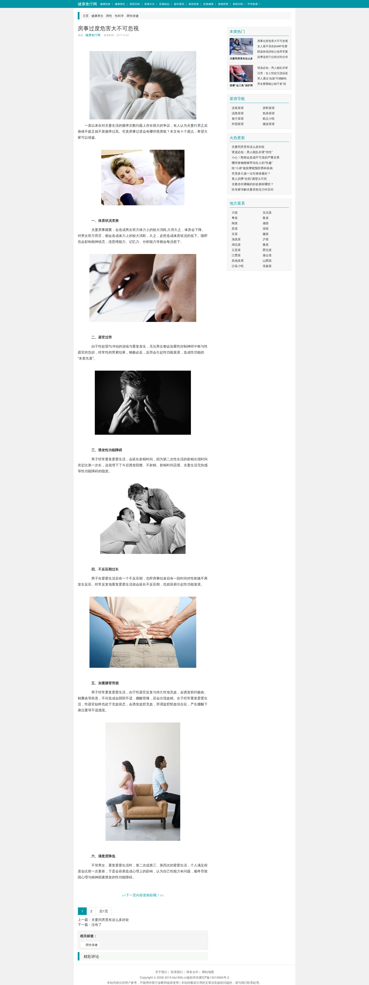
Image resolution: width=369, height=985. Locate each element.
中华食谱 (252, 4)
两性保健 (133, 15)
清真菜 (236, 239)
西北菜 (267, 250)
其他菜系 (238, 260)
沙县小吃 (238, 266)
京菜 (235, 234)
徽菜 (266, 234)
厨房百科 (135, 4)
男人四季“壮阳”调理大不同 (249, 178)
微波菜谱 (269, 124)
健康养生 (120, 4)
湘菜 (266, 223)
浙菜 (266, 228)
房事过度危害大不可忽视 (272, 41)
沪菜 (266, 239)
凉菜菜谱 (238, 108)
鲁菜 (266, 218)
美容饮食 (194, 4)
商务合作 (192, 972)
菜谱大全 (149, 4)
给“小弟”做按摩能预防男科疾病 (252, 168)
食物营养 (223, 4)
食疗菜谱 (238, 118)
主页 (86, 15)
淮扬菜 (267, 266)
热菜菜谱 (269, 113)
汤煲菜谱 (238, 113)
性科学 (119, 15)
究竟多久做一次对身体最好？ (251, 173)
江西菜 (236, 255)
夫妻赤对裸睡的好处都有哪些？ (253, 184)
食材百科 (238, 4)
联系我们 (177, 972)
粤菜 (235, 218)
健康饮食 (105, 4)
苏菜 (235, 228)
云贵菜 (236, 250)
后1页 (103, 911)
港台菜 (267, 255)
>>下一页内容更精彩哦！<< (143, 895)
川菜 (235, 212)
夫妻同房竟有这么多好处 (110, 919)
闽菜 (235, 223)
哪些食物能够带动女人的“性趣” (252, 162)
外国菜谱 (238, 124)
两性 (109, 15)
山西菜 (267, 260)
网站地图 (208, 972)
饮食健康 (208, 4)
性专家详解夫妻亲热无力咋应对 (253, 189)
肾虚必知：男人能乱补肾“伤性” (252, 152)
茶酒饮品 (164, 4)
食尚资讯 (179, 4)
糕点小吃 (269, 118)
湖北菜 (236, 244)
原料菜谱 (269, 108)
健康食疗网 (87, 3)
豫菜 (266, 244)
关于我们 (161, 972)
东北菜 (267, 212)
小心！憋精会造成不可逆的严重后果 (256, 157)
